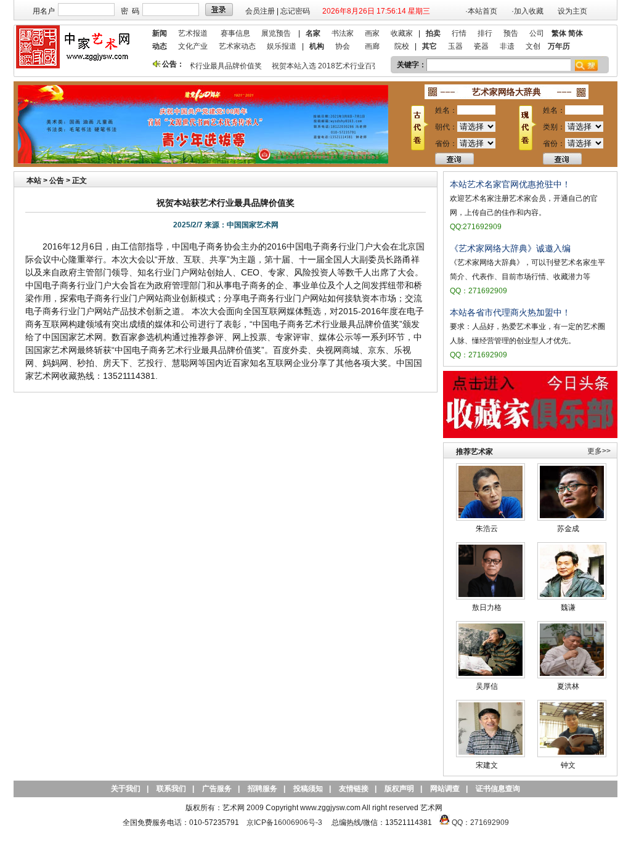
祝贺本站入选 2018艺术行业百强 (321, 66)
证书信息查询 (498, 788)
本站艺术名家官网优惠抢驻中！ (510, 184)
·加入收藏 (527, 11)
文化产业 (193, 46)
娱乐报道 (281, 46)
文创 (533, 46)
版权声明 (399, 788)
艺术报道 (193, 33)
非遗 (507, 46)
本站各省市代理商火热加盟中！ (510, 312)
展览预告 (276, 33)
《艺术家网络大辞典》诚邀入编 (510, 248)
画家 (372, 33)
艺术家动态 (237, 46)
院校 (401, 46)
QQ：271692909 (480, 822)
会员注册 (260, 11)
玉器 (455, 46)
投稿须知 (308, 788)
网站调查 (445, 788)
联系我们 (171, 788)
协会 (342, 46)
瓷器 (481, 46)
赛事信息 (235, 33)
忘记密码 (295, 11)
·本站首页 (481, 11)
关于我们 (125, 788)
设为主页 (572, 11)
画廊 (372, 46)
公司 (536, 33)
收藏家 (402, 33)
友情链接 (353, 788)
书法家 (343, 33)
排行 (485, 33)
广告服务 (217, 788)
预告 (510, 33)
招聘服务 (262, 788)
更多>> (599, 451)
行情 (459, 33)
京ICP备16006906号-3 (284, 822)
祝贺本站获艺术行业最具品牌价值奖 (198, 66)
